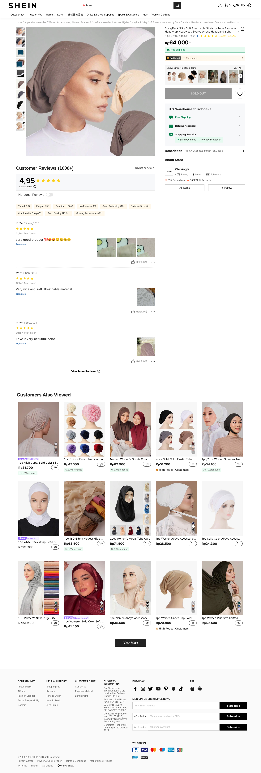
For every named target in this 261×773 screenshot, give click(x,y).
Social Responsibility (29, 700)
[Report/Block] (153, 262)
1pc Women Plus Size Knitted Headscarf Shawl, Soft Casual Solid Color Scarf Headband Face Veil (222, 618)
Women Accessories (59, 22)
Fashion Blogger (26, 696)
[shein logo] (22, 5)
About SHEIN (25, 686)
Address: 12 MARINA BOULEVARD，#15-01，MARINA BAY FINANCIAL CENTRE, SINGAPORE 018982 (115, 705)
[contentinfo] (189, 750)
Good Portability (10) (113, 206)
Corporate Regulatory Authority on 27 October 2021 (116, 728)
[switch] (49, 195)
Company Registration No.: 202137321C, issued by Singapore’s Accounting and (115, 717)
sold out (198, 93)
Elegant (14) (42, 206)
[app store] (192, 690)
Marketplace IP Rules (101, 761)
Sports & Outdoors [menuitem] (128, 14)
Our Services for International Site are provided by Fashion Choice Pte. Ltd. (114, 692)
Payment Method (84, 691)
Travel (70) (24, 206)
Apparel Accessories (35, 22)
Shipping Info (53, 686)
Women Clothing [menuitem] (160, 14)
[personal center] (220, 5)
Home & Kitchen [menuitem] (55, 14)
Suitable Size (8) (139, 206)
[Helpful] (133, 262)
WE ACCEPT (139, 743)
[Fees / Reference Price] (190, 43)
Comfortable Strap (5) (29, 213)
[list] (159, 689)
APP (192, 681)
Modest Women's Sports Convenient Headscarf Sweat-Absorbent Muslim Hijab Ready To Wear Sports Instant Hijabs (130, 459)
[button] (243, 5)
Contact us (80, 686)
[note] (27, 473)
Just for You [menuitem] (35, 14)
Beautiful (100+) (64, 206)
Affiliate (21, 691)
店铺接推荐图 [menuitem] (75, 14)
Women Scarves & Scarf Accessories (91, 22)
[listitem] (171, 76)
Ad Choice (47, 765)
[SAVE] (240, 93)
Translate (21, 244)
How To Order (53, 696)
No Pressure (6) (87, 206)
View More (130, 642)
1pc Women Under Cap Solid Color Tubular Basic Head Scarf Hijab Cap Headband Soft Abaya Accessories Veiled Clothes (176, 618)
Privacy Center (25, 761)
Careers (22, 705)
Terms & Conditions (76, 761)
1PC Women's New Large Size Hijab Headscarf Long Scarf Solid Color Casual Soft (38, 618)
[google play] (199, 690)
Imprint (34, 765)
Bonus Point (81, 696)
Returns (50, 691)
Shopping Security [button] (185, 134)
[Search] (177, 5)
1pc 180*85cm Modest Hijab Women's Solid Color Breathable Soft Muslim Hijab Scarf (84, 538)
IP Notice (22, 765)
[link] (227, 5)
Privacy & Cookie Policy (49, 761)
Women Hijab (121, 22)
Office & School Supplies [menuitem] (100, 14)
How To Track (53, 700)
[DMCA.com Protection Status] (144, 757)
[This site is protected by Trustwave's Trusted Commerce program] (135, 757)
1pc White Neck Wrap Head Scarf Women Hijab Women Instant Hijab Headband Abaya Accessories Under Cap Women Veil (38, 542)
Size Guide (52, 705)
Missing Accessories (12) (89, 213)
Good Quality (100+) (58, 213)
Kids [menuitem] (145, 14)
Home (19, 22)
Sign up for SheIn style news (151, 699)
